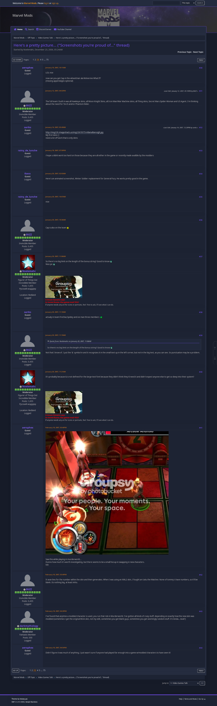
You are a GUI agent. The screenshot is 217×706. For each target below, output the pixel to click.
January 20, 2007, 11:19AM (55, 335)
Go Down (17, 60)
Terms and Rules (190, 699)
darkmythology (29, 625)
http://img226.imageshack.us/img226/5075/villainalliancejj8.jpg (74, 132)
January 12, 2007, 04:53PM (55, 91)
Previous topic (185, 52)
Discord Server (45, 29)
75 (47, 59)
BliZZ (29, 105)
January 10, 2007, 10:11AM (55, 67)
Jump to (165, 683)
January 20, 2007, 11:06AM (55, 256)
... (45, 59)
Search (31, 29)
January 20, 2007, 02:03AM (55, 173)
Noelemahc (29, 271)
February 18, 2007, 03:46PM (56, 427)
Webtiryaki (23, 699)
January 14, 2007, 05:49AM (55, 127)
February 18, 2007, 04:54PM (56, 647)
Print (201, 60)
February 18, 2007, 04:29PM (56, 611)
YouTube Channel (64, 29)
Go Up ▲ (202, 699)
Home (19, 29)
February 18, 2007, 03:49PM (56, 574)
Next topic (198, 52)
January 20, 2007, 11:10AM (55, 312)
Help (180, 699)
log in (46, 3)
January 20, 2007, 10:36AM (55, 220)
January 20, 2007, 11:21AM (55, 372)
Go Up (15, 670)
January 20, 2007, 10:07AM (55, 197)
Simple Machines (31, 702)
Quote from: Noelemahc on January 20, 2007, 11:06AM (70, 341)
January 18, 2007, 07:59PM (55, 150)
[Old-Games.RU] (27, 291)
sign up (55, 3)
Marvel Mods (23, 15)
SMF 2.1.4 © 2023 (18, 702)
